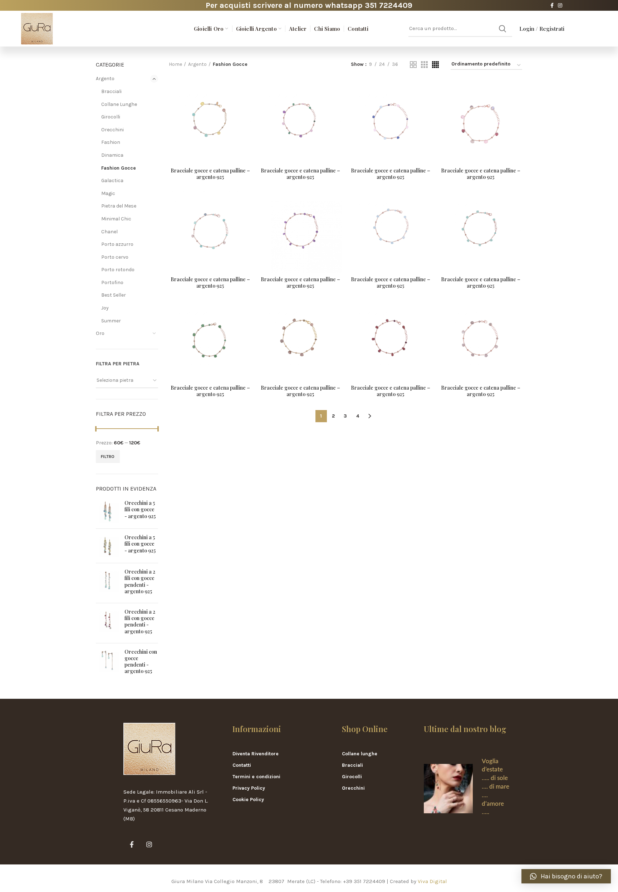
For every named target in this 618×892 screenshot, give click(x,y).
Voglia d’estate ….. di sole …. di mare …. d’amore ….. (495, 786)
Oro (100, 333)
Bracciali (111, 91)
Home (175, 64)
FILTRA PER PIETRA (117, 364)
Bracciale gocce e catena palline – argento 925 (210, 173)
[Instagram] (560, 5)
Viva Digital (432, 881)
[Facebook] (552, 5)
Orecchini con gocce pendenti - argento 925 (140, 662)
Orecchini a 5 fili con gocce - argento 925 (140, 509)
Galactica (112, 180)
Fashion (110, 142)
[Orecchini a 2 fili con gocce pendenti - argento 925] (107, 583)
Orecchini (112, 130)
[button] (566, 876)
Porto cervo (114, 257)
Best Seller (113, 295)
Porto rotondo (117, 270)
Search (502, 28)
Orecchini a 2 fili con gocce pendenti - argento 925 (139, 582)
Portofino (112, 282)
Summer (111, 321)
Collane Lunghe (119, 104)
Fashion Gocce (118, 168)
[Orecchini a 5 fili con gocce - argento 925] (107, 511)
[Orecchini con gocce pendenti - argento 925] (107, 663)
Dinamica (112, 155)
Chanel (109, 232)
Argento (105, 78)
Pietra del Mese (118, 206)
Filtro (108, 456)
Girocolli (110, 117)
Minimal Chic (116, 219)
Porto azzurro (117, 244)
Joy (105, 308)
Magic (108, 193)
